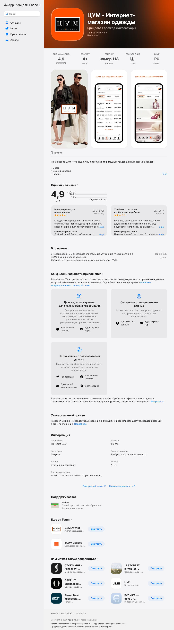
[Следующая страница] (170, 58)
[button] (22, 22)
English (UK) (66, 613)
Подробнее (157, 401)
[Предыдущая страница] (47, 58)
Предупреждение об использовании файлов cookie (74, 627)
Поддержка (106, 627)
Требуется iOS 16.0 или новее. (127, 454)
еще (165, 174)
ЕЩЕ (101, 226)
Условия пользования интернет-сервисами (70, 624)
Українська (81, 613)
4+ (112, 465)
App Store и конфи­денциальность (109, 624)
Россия (54, 613)
